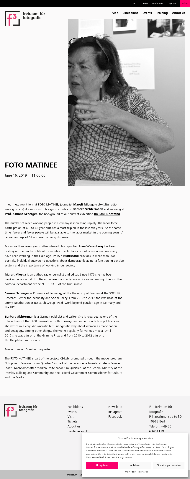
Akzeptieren (102, 465)
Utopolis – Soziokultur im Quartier (29, 363)
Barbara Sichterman (19, 316)
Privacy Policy (130, 471)
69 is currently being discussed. (49, 237)
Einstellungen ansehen (169, 465)
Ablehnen (135, 465)
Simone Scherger (17, 293)
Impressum (143, 471)
